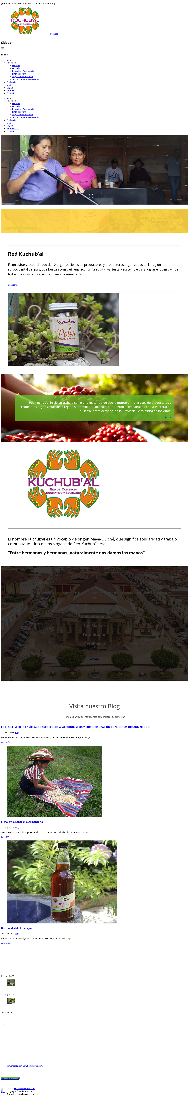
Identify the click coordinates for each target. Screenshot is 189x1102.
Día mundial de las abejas (16, 928)
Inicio (9, 60)
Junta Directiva (19, 73)
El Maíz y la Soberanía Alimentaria (22, 821)
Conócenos (13, 284)
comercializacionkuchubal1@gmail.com (25, 1065)
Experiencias (13, 90)
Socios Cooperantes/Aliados (25, 79)
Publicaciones (13, 82)
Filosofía (16, 68)
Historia (16, 65)
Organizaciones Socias (22, 76)
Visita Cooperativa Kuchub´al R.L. (20, 229)
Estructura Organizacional (24, 71)
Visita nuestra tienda (10, 1078)
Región (10, 87)
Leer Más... (6, 742)
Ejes (9, 84)
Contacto (11, 93)
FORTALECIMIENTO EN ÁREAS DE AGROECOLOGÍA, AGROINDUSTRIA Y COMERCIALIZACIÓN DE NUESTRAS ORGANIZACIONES (75, 727)
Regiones (94, 658)
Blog (17, 732)
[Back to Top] (2, 1100)
